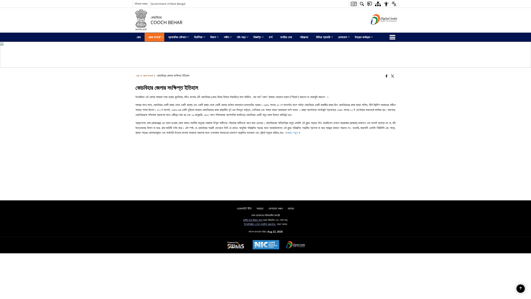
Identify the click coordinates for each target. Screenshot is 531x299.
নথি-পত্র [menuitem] (241, 37)
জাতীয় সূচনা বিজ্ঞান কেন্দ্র (252, 220)
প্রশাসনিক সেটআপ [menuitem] (177, 37)
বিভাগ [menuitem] (213, 37)
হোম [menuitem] (139, 37)
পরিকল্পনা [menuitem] (304, 37)
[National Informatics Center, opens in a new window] (266, 245)
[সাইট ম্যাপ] (377, 4)
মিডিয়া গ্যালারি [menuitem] (323, 37)
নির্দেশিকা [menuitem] (198, 37)
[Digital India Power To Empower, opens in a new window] (295, 245)
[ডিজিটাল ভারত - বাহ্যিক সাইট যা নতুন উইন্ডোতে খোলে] (378, 28)
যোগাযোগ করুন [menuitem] (275, 208)
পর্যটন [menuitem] (226, 37)
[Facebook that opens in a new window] (386, 76)
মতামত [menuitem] (291, 208)
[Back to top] (520, 288)
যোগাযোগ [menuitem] (342, 37)
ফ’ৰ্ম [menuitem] (270, 37)
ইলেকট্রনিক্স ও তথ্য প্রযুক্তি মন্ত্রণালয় (260, 224)
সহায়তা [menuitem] (260, 208)
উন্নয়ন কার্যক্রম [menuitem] (362, 37)
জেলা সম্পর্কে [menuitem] (154, 37)
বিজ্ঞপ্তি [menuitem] (257, 37)
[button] (361, 4)
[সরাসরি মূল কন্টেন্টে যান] (353, 4)
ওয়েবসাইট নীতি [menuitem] (244, 208)
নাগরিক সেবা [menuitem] (286, 37)
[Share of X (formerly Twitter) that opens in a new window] (392, 76)
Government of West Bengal (168, 4)
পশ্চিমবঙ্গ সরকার (140, 4)
